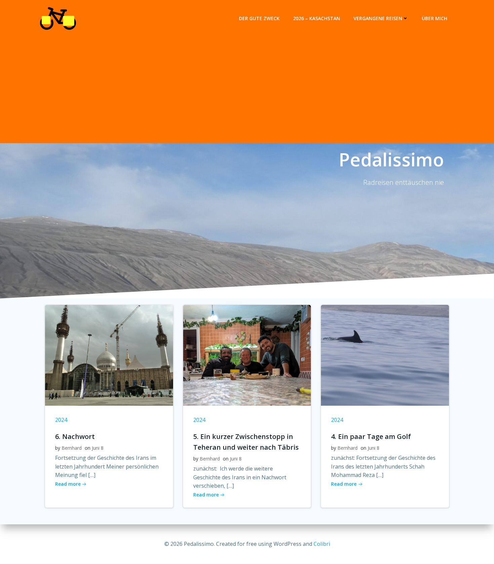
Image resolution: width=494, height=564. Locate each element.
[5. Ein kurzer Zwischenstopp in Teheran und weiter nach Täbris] (247, 354)
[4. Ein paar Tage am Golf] (385, 354)
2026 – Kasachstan (316, 18)
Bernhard (71, 448)
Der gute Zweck (259, 18)
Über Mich (434, 18)
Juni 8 (98, 448)
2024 (61, 420)
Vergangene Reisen (378, 18)
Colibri (322, 544)
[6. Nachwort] (109, 354)
